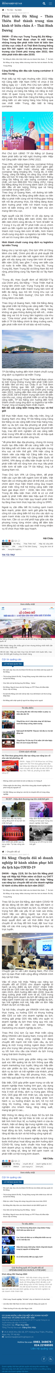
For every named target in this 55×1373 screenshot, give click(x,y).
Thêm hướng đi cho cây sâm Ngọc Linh (17, 1308)
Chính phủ (39, 1167)
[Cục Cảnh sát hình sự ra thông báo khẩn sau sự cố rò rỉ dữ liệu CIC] (9, 1240)
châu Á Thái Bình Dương (27, 546)
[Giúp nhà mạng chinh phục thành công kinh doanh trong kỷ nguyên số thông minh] (9, 1250)
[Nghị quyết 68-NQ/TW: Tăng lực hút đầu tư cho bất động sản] (9, 734)
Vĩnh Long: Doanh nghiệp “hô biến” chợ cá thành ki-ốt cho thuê (26, 1299)
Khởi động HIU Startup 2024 (14, 1274)
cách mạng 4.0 (27, 1167)
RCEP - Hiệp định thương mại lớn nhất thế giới (27, 799)
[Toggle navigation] (50, 3)
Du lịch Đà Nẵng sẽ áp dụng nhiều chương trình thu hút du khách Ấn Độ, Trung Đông (28, 62)
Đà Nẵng (17, 544)
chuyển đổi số (28, 1164)
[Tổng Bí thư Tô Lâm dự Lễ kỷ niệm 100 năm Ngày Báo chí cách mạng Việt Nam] (9, 743)
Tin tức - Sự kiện (14, 10)
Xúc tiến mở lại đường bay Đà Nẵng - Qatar (19, 683)
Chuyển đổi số (13, 851)
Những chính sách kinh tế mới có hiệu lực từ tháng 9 (22, 781)
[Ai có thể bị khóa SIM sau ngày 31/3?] (9, 1259)
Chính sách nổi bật (27, 752)
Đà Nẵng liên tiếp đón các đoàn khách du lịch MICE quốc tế (25, 1205)
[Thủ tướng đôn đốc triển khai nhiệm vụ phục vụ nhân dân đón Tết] (9, 715)
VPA (13, 546)
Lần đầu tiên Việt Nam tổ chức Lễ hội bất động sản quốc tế (25, 1304)
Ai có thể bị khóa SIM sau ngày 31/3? (29, 1257)
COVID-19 (6, 1167)
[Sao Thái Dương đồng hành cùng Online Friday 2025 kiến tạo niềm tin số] (9, 1231)
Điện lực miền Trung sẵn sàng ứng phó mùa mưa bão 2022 (25, 1201)
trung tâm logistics (14, 549)
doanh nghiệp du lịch (44, 1164)
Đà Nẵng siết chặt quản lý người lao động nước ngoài (23, 700)
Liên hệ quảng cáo (42, 1348)
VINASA (16, 1167)
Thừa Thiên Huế (30, 544)
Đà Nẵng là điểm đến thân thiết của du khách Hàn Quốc (24, 59)
